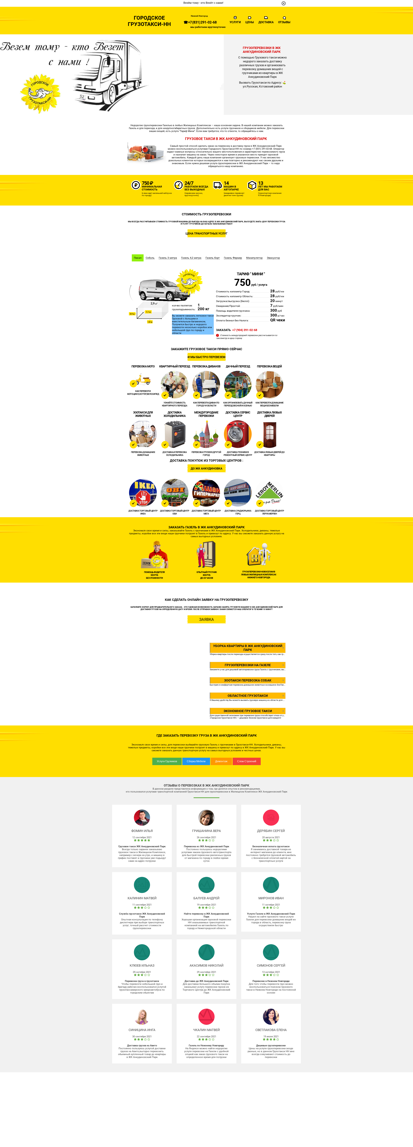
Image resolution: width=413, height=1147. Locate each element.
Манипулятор (254, 257)
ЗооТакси (281, 685)
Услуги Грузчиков (167, 761)
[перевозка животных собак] (143, 434)
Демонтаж (221, 761)
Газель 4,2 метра (191, 257)
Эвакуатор (273, 257)
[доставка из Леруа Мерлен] (269, 492)
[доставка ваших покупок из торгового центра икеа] (143, 492)
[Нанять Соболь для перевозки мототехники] (143, 379)
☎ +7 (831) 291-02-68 (200, 22)
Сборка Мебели (196, 761)
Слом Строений (246, 761)
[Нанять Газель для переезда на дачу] (238, 384)
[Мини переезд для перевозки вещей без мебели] (269, 384)
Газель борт (213, 257)
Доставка (266, 22)
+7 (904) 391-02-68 (244, 330)
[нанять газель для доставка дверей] (269, 434)
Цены (249, 22)
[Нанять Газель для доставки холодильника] (174, 434)
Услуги (235, 22)
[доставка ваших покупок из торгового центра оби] (174, 492)
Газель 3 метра (168, 257)
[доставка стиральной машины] (238, 434)
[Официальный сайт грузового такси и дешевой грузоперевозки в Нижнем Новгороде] (284, 3)
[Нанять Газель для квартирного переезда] (174, 384)
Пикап (137, 257)
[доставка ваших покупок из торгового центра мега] (206, 492)
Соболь (150, 257)
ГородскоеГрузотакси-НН (149, 21)
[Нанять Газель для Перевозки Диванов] (206, 384)
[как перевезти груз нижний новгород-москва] (206, 434)
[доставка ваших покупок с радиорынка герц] (238, 492)
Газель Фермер (233, 257)
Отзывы (284, 22)
